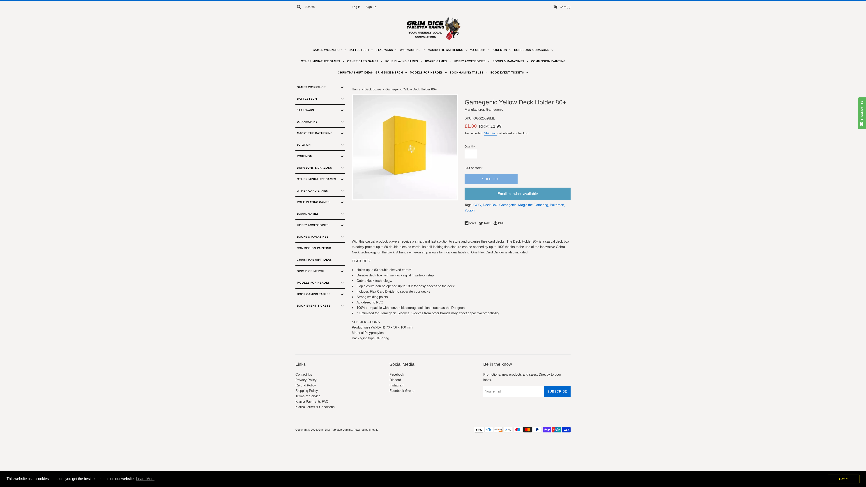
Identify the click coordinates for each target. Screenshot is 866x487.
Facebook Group (401, 391)
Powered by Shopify (366, 429)
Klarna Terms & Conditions (315, 407)
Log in (356, 7)
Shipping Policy (306, 391)
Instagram (396, 385)
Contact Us (303, 374)
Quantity (470, 146)
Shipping (490, 133)
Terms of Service (307, 396)
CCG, (477, 205)
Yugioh (469, 210)
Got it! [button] (844, 479)
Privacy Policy (306, 380)
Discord (395, 380)
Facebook (396, 374)
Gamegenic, (508, 205)
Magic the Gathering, (533, 205)
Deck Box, (490, 205)
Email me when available (517, 194)
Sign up (371, 7)
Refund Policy (305, 385)
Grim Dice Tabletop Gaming (335, 429)
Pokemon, (557, 205)
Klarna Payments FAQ (312, 401)
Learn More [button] (145, 479)
